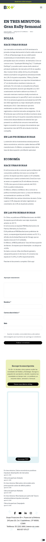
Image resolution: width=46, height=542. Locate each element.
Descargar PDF (23, 459)
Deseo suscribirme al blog (23, 384)
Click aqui (30, 261)
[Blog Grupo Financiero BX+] (9, 7)
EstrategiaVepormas (9, 32)
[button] (41, 7)
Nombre (7, 302)
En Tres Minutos (23, 31)
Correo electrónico (11, 313)
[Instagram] (31, 513)
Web (5, 323)
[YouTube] (20, 513)
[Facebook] (15, 513)
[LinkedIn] (25, 513)
